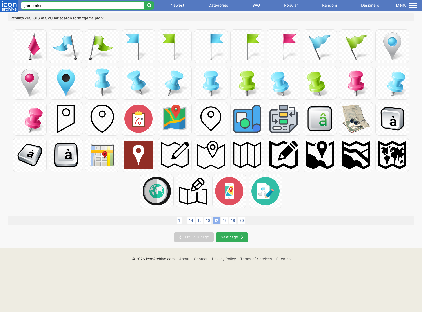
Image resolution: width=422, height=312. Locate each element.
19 (233, 220)
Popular (291, 5)
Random (329, 5)
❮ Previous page (194, 237)
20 (241, 220)
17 (216, 220)
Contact (200, 259)
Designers (370, 5)
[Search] (149, 5)
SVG (256, 5)
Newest (177, 5)
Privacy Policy (224, 259)
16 (208, 220)
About (184, 259)
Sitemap (283, 259)
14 (191, 220)
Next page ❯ (232, 237)
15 (200, 220)
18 (225, 220)
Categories (218, 5)
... (184, 220)
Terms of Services (256, 259)
